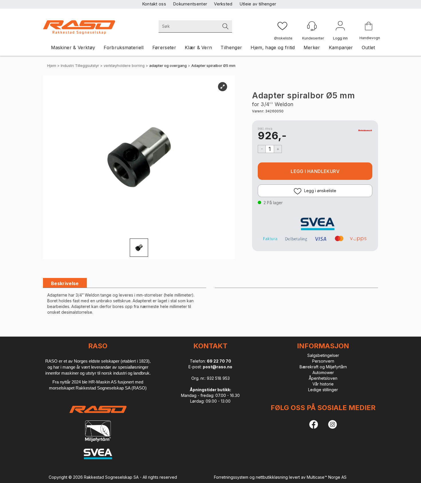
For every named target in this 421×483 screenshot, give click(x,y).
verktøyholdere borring (124, 65)
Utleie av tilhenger (257, 4)
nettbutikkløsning (272, 477)
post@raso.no (217, 366)
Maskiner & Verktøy (73, 47)
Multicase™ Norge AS (327, 477)
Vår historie (323, 383)
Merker (312, 47)
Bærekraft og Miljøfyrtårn (323, 366)
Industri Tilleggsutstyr (80, 65)
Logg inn (340, 27)
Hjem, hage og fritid (273, 47)
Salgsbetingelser (323, 355)
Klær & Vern (198, 47)
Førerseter (164, 47)
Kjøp (315, 171)
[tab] (65, 283)
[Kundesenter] (312, 26)
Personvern (323, 361)
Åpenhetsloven (323, 378)
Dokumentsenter (190, 4)
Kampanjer (341, 47)
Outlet (368, 47)
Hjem (51, 65)
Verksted (223, 4)
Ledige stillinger (323, 389)
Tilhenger (231, 47)
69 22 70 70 (219, 361)
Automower (323, 372)
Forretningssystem (231, 477)
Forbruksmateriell (123, 47)
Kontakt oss (154, 4)
